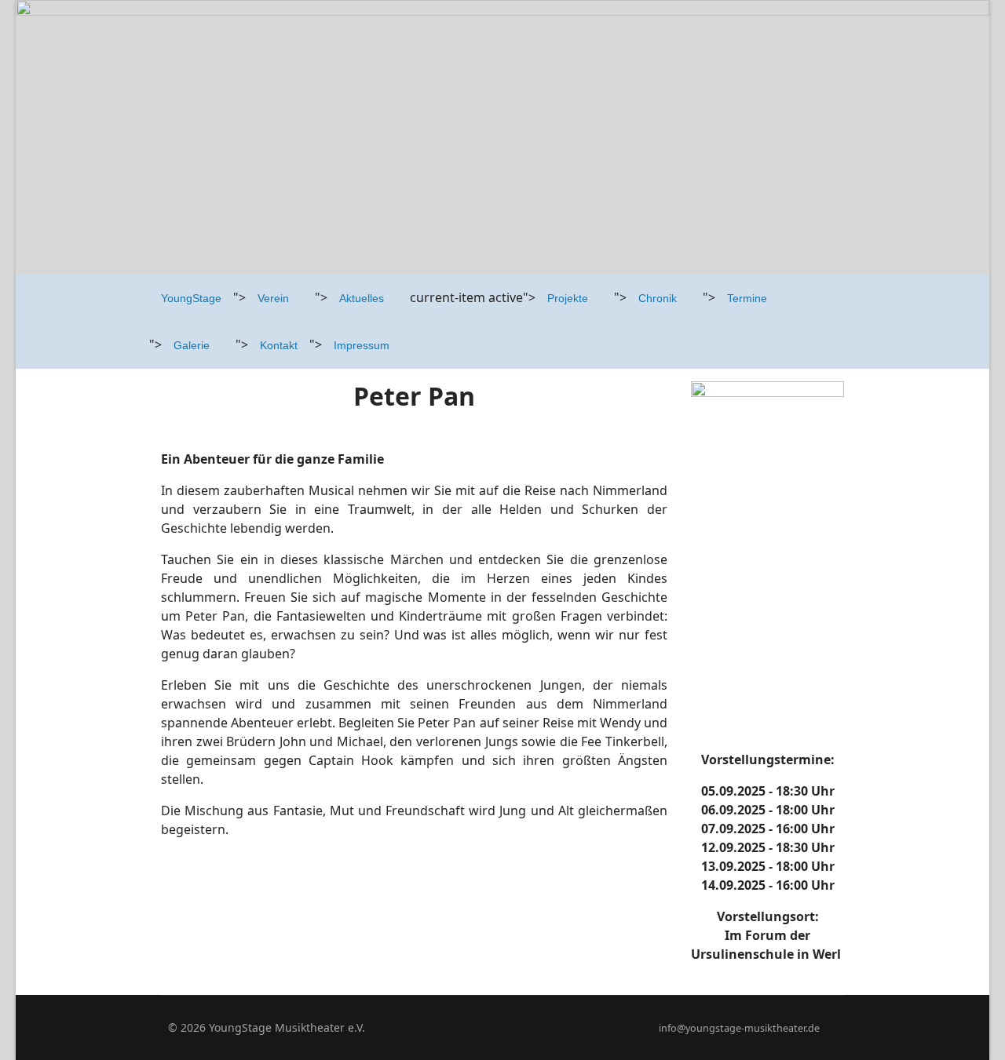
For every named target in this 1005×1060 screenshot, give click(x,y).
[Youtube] (502, 1027)
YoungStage (191, 298)
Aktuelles (361, 298)
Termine (747, 298)
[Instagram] (526, 1027)
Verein (273, 298)
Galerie (192, 345)
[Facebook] (477, 1027)
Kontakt (279, 345)
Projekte (567, 298)
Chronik (657, 298)
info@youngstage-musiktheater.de (739, 1028)
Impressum (361, 345)
